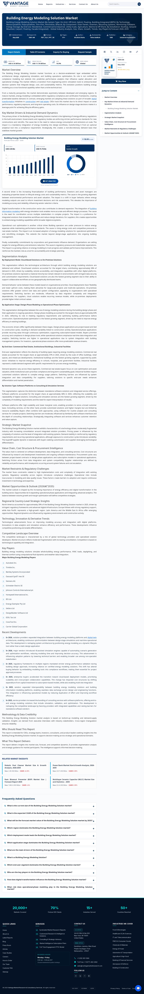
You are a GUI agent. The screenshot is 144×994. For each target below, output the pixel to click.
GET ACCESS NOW (82, 511)
